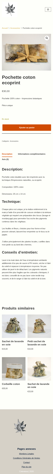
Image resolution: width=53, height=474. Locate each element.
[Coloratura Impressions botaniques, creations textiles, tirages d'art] (9, 9)
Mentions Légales (26, 454)
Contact (26, 462)
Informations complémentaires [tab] (31, 154)
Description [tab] (7, 154)
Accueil (5, 28)
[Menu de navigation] (48, 9)
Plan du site (26, 467)
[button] (47, 38)
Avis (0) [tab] (5, 159)
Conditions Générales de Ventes (26, 458)
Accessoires (15, 28)
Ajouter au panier (27, 127)
